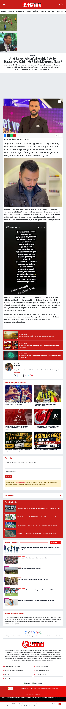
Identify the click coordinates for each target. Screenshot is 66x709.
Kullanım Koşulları (41, 636)
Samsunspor (20, 11)
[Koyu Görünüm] (59, 5)
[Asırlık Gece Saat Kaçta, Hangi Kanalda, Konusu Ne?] (47, 440)
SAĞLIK (35, 11)
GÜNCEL (33, 55)
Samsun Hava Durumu (42, 666)
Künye (8, 636)
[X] (28, 632)
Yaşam (28, 11)
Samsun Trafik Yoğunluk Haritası (14, 670)
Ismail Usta (8, 139)
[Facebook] (19, 375)
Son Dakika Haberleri (41, 674)
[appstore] (28, 683)
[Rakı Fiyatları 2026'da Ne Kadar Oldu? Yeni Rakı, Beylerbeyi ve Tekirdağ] (18, 393)
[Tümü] (60, 495)
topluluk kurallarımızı (20, 482)
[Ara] (62, 5)
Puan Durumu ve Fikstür (42, 670)
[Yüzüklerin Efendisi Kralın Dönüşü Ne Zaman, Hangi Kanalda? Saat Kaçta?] (18, 440)
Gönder (8, 476)
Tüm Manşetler (9, 674)
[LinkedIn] (34, 632)
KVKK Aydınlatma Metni (53, 636)
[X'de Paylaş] (8, 135)
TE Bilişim (37, 694)
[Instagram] (25, 375)
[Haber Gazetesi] (32, 5)
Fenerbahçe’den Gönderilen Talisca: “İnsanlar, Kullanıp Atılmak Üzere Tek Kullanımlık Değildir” (45, 404)
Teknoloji (51, 11)
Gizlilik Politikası (20, 636)
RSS (11, 688)
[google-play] (37, 683)
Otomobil (59, 11)
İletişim (13, 636)
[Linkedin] (28, 375)
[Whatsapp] (40, 632)
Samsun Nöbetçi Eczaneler (12, 666)
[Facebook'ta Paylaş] (5, 135)
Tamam (5, 700)
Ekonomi (43, 11)
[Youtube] (31, 375)
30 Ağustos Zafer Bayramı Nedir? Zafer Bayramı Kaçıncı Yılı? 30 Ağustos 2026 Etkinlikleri (17, 428)
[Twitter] (22, 375)
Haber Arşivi (8, 679)
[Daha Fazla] (14, 135)
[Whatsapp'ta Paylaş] (11, 135)
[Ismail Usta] (9, 367)
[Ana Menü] (4, 5)
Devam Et (16, 372)
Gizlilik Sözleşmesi (30, 636)
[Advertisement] (33, 86)
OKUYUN (57, 697)
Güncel (3, 11)
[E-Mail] (15, 375)
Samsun (11, 11)
